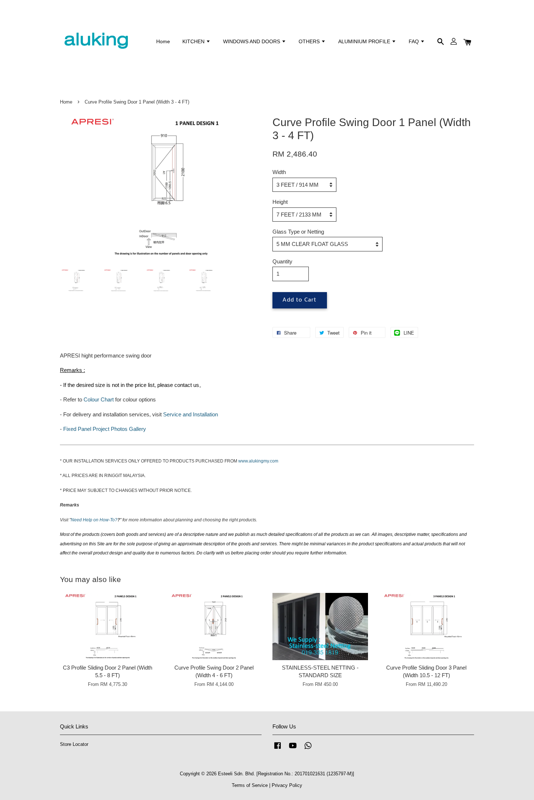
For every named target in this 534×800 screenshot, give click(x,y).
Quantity (282, 261)
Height (280, 202)
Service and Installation (190, 414)
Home (163, 41)
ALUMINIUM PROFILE (365, 41)
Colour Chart (99, 399)
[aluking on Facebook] (277, 749)
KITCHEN (194, 41)
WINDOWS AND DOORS (252, 41)
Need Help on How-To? (94, 519)
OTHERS (310, 41)
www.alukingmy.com (258, 461)
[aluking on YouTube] (293, 749)
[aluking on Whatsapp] (308, 749)
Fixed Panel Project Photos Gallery (104, 429)
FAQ (414, 41)
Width (279, 172)
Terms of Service (250, 785)
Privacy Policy (287, 785)
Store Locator (74, 744)
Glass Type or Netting (298, 232)
